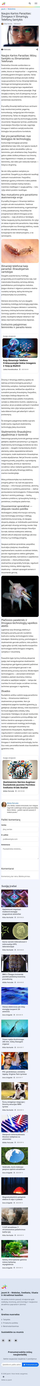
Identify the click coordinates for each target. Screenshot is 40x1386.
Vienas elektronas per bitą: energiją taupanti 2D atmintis (13, 1009)
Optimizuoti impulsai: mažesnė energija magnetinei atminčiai (11, 911)
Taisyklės (6, 1319)
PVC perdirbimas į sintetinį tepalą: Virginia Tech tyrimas (14, 1073)
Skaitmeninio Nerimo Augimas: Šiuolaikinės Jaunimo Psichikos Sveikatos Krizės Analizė (19, 785)
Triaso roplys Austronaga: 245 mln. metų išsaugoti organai (13, 1041)
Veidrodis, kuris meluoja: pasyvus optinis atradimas (13, 1168)
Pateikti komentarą (10, 863)
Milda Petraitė (8, 24)
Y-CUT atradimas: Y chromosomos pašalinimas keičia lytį (13, 1229)
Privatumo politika (10, 1323)
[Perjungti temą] (3, 1377)
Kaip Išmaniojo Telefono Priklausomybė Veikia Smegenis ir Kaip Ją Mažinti (19, 363)
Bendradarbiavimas (11, 1326)
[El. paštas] (16, 1340)
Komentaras (5, 845)
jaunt (3, 9)
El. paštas (4, 835)
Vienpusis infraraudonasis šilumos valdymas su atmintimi (13, 1136)
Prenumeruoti (31, 1364)
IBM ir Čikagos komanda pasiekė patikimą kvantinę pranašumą (13, 976)
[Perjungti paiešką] (29, 3)
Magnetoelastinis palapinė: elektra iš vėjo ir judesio (14, 1198)
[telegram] (9, 1340)
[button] (37, 49)
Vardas (3, 825)
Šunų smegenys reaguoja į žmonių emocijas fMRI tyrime (13, 1104)
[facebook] (3, 1340)
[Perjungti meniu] (36, 3)
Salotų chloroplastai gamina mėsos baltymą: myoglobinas (14, 1262)
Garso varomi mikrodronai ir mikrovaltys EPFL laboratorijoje (14, 944)
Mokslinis (11, 9)
